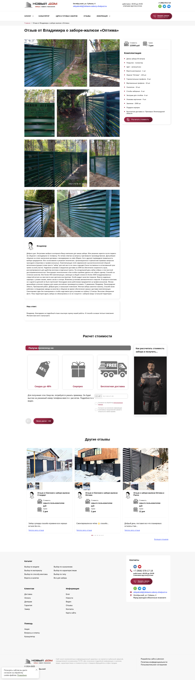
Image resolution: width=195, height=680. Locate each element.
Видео (68, 602)
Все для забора (60, 578)
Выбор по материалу (33, 570)
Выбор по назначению (63, 567)
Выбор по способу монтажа (36, 574)
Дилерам (28, 602)
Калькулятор (44, 16)
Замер (27, 609)
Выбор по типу (60, 574)
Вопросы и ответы (32, 633)
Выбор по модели (31, 567)
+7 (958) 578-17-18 (164, 3)
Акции (26, 629)
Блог (68, 594)
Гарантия (28, 605)
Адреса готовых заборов (66, 16)
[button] (92, 535)
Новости (69, 598)
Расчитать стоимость (140, 119)
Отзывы (87, 16)
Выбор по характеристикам (65, 570)
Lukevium (160, 659)
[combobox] (98, 396)
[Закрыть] (36, 670)
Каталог (27, 16)
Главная (27, 23)
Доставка (28, 594)
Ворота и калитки (31, 578)
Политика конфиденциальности (154, 662)
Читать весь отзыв (36, 530)
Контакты (70, 609)
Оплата (27, 598)
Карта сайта (71, 613)
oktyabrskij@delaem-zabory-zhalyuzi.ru (90, 6)
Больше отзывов (161, 539)
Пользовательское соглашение (154, 665)
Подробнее (22, 675)
